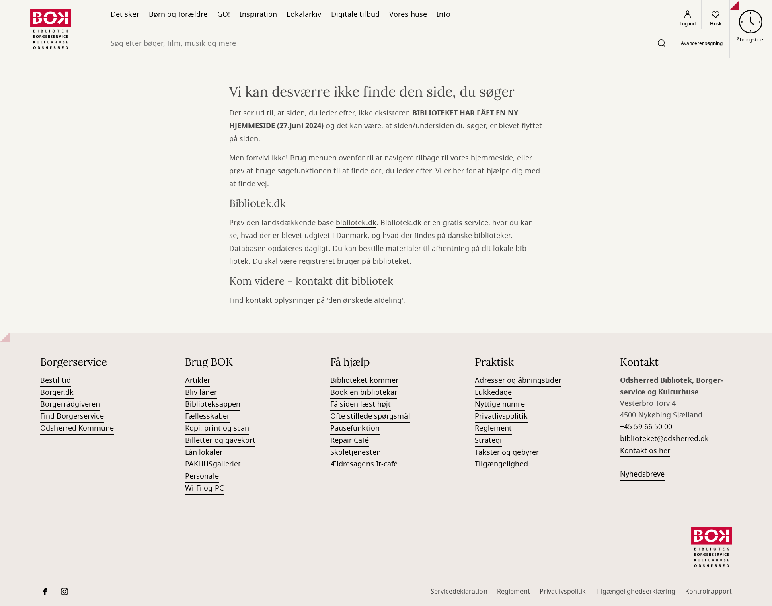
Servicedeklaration (459, 591)
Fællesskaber (207, 416)
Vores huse (408, 14)
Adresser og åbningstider (518, 380)
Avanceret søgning (702, 43)
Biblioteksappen (212, 404)
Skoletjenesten (355, 452)
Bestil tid (55, 380)
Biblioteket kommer (364, 380)
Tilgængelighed (501, 464)
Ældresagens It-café (364, 464)
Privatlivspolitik (501, 416)
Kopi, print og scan (217, 428)
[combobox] (387, 43)
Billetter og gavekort (220, 440)
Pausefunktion (355, 428)
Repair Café (349, 440)
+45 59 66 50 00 (646, 426)
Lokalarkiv (304, 14)
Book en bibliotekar (363, 392)
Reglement (493, 428)
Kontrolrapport (708, 591)
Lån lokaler (203, 452)
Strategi (488, 440)
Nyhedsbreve (642, 474)
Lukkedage (493, 392)
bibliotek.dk (356, 223)
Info (443, 14)
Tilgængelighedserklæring (635, 591)
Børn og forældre (178, 14)
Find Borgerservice (72, 416)
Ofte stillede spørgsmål (370, 416)
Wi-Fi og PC (204, 488)
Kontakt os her (645, 451)
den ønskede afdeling (365, 300)
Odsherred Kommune (77, 428)
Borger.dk (57, 392)
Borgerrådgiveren (70, 404)
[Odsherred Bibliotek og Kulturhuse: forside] (50, 29)
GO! (223, 14)
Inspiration (258, 14)
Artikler (197, 380)
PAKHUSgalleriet (213, 464)
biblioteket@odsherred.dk (664, 438)
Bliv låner (201, 392)
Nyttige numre (500, 404)
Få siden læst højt (360, 404)
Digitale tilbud (355, 14)
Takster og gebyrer (507, 452)
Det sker (125, 14)
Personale (202, 476)
